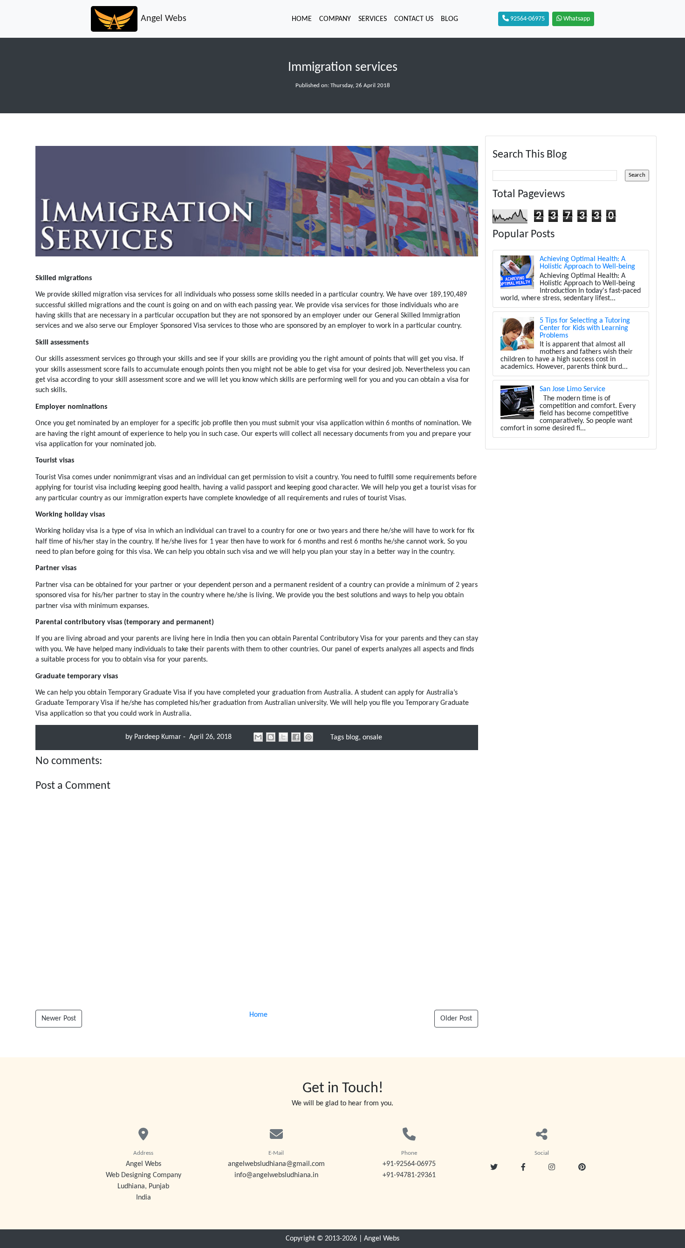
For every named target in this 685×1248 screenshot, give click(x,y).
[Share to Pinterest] (308, 737)
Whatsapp (576, 18)
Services (372, 19)
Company (335, 19)
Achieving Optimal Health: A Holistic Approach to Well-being (587, 262)
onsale (372, 737)
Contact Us (413, 19)
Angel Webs (381, 1238)
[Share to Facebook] (296, 737)
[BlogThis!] (270, 737)
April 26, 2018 (209, 737)
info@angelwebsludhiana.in (276, 1175)
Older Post (456, 1018)
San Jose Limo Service (572, 389)
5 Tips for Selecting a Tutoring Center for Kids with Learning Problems (585, 328)
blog (352, 737)
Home (302, 19)
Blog (449, 19)
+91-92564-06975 (409, 1164)
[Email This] (258, 737)
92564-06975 (527, 18)
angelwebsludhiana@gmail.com (276, 1164)
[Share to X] (283, 737)
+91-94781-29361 (409, 1175)
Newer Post (58, 1018)
